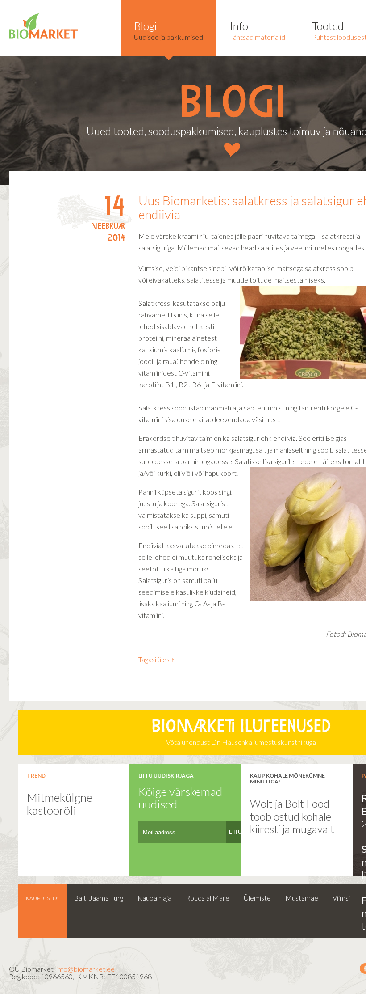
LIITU (235, 832)
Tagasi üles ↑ (156, 659)
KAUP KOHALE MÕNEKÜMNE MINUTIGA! (287, 778)
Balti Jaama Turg (98, 897)
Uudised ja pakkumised (168, 30)
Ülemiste (257, 897)
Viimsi (341, 897)
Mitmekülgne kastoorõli (59, 803)
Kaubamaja (154, 897)
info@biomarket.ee (85, 968)
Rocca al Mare (207, 897)
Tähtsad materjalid (257, 30)
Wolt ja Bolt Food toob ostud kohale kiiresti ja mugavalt (292, 816)
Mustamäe (301, 897)
